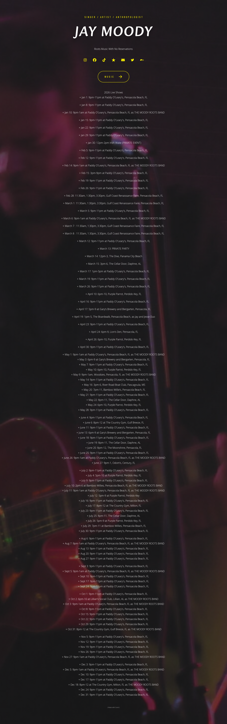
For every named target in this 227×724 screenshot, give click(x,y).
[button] (85, 59)
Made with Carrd (113, 707)
